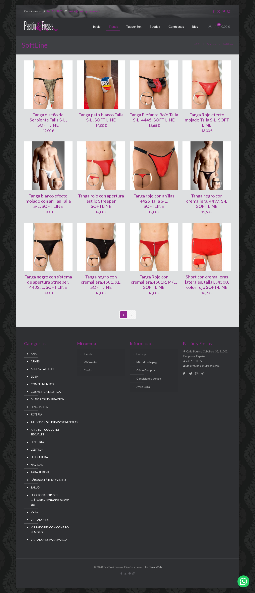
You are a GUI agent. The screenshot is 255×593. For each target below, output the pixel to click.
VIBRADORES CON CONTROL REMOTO (50, 530)
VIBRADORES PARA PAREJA (49, 539)
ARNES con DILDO (42, 369)
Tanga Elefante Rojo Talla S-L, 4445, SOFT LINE (154, 117)
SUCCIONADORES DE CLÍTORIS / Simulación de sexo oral (50, 499)
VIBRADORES (40, 519)
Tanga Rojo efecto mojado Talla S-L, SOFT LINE (207, 120)
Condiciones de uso (148, 378)
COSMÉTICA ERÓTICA (46, 391)
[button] (243, 581)
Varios (34, 512)
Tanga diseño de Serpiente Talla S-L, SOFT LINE (48, 120)
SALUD (35, 487)
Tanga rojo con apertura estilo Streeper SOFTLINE (101, 201)
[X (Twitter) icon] (218, 11)
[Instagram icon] (228, 11)
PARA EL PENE (40, 472)
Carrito (88, 370)
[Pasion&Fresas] (41, 27)
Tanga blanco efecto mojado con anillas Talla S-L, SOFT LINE (48, 201)
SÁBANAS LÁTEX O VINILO (48, 480)
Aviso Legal (143, 386)
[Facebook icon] (213, 11)
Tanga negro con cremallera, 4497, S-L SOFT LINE (206, 201)
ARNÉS (35, 361)
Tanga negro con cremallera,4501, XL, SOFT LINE (101, 282)
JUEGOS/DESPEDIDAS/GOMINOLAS (50, 422)
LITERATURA (39, 457)
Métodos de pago (147, 362)
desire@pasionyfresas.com (203, 365)
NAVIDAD (37, 464)
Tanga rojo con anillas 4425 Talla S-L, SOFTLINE (153, 201)
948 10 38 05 (54, 11)
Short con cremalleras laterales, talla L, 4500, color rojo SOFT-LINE (207, 282)
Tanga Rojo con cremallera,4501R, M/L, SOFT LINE (154, 282)
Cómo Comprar (145, 370)
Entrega (141, 354)
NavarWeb (155, 567)
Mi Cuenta (90, 362)
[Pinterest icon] (223, 11)
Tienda (88, 354)
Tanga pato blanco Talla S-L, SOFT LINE (101, 117)
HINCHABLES (39, 406)
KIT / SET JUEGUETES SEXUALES (45, 432)
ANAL (34, 353)
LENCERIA (37, 442)
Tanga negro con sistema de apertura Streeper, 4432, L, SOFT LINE (48, 282)
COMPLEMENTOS (42, 384)
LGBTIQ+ (37, 449)
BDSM (34, 376)
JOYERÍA (36, 414)
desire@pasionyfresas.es (83, 11)
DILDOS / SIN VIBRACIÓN (47, 399)
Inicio (196, 44)
